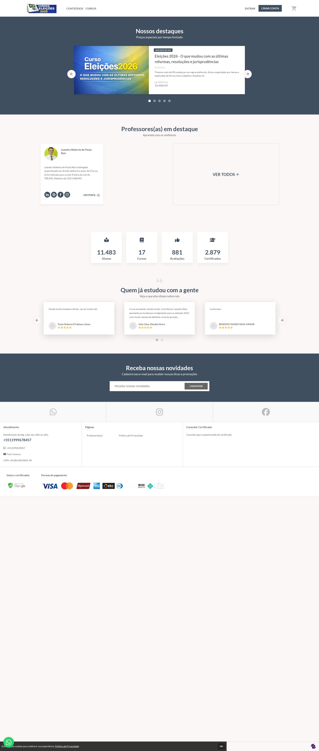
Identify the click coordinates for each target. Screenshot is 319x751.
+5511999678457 (15, 448)
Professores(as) (95, 435)
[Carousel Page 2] (154, 100)
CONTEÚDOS (74, 8)
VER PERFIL (89, 195)
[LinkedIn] (47, 195)
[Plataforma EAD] (313, 746)
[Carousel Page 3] (159, 100)
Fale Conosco (14, 454)
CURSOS (91, 8)
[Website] (54, 195)
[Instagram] (67, 195)
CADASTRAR (196, 386)
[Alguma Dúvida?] (8, 742)
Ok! (221, 746)
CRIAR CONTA (270, 8)
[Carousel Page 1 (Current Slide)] (149, 100)
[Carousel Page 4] (164, 100)
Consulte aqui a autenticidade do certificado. (209, 434)
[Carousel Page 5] (169, 100)
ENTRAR (250, 8)
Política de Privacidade (131, 435)
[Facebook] (60, 195)
